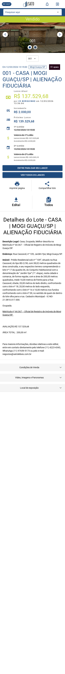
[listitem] (32, 97)
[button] (32, 367)
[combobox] (30, 13)
